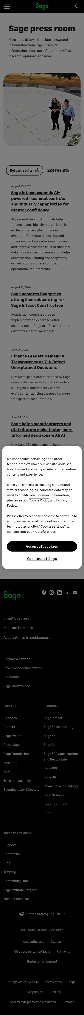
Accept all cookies (42, 546)
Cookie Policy (39, 500)
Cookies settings (42, 559)
